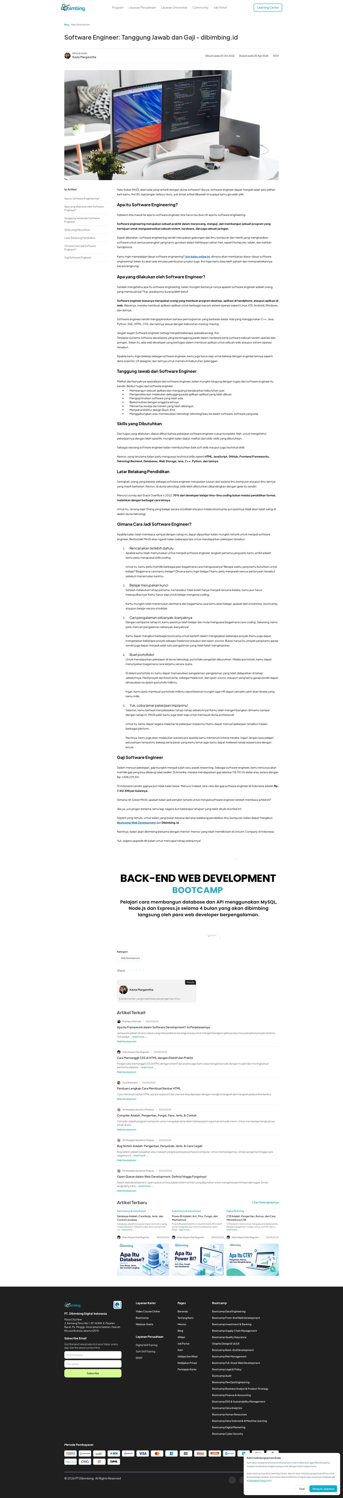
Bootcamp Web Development (136, 822)
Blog (66, 24)
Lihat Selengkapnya (265, 1202)
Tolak (302, 1488)
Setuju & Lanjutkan (323, 1488)
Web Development (80, 24)
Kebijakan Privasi (257, 1480)
